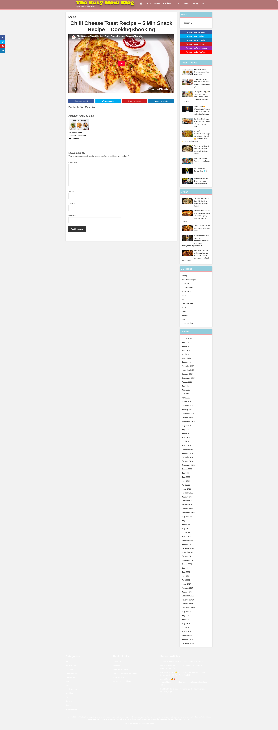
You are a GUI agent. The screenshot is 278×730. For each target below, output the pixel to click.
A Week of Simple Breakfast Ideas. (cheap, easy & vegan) (78, 135)
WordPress (134, 723)
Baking (195, 3)
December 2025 (188, 366)
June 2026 (186, 346)
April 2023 (186, 485)
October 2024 (187, 418)
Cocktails (185, 284)
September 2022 (188, 513)
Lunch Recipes (187, 303)
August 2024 (187, 426)
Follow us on (196, 32)
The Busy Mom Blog (85, 717)
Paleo (184, 311)
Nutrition (185, 307)
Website (72, 216)
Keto (204, 3)
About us (116, 665)
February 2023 (187, 493)
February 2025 (187, 406)
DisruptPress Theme (148, 723)
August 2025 (187, 382)
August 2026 (187, 338)
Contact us (117, 661)
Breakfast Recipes (189, 280)
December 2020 (188, 596)
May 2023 (186, 481)
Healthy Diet (186, 291)
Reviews (185, 315)
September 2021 (188, 560)
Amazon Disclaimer (120, 669)
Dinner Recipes (187, 288)
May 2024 (186, 437)
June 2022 (186, 524)
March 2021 (186, 584)
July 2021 (185, 568)
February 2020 (187, 635)
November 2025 (188, 370)
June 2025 (186, 390)
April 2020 (186, 627)
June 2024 (186, 433)
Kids (149, 3)
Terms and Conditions (122, 681)
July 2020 (185, 616)
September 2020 (188, 608)
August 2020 (187, 612)
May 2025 (186, 394)
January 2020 (187, 639)
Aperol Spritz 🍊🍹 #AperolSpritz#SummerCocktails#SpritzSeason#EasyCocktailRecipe (183, 682)
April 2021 (186, 580)
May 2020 (186, 624)
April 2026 (186, 354)
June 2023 (186, 477)
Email (71, 203)
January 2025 (187, 410)
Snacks (157, 3)
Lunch (177, 3)
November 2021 (188, 552)
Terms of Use (174, 719)
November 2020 (188, 600)
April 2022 (186, 532)
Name (71, 191)
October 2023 (187, 461)
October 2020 (187, 604)
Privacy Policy (118, 677)
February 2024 (187, 449)
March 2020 (186, 631)
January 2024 (187, 453)
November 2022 (188, 505)
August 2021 (187, 564)
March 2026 (186, 358)
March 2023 (186, 489)
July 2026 (185, 342)
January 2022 (187, 544)
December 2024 (188, 414)
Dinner (186, 3)
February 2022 (187, 540)
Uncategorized (187, 323)
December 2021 (188, 548)
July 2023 (185, 473)
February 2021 (187, 588)
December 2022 (188, 501)
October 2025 (187, 374)
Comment (73, 162)
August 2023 (187, 469)
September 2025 (188, 378)
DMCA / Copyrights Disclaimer (125, 673)
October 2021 (187, 556)
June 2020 (186, 620)
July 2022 (185, 521)
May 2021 (186, 576)
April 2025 (186, 398)
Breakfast (167, 3)
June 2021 (186, 572)
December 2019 (188, 643)
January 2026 (187, 362)
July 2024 (185, 429)
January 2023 (187, 497)
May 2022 (186, 529)
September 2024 (188, 422)
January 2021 (187, 592)
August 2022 (187, 517)
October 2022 (187, 509)
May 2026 (186, 350)
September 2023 (188, 465)
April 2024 (186, 441)
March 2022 (186, 536)
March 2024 (186, 445)
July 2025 (185, 386)
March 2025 (186, 402)
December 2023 (188, 457)
